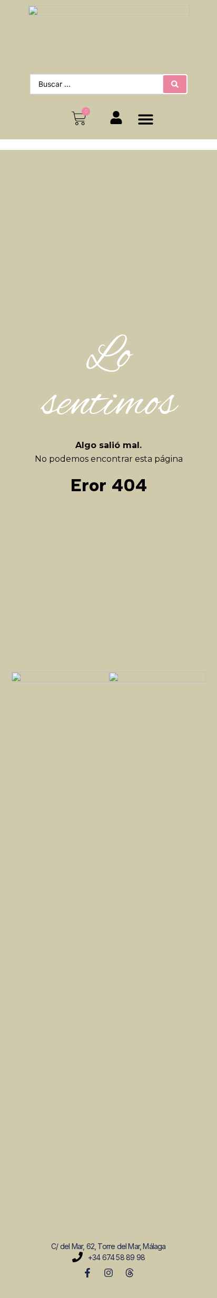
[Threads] (129, 1272)
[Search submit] (174, 84)
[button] (145, 119)
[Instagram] (108, 1272)
